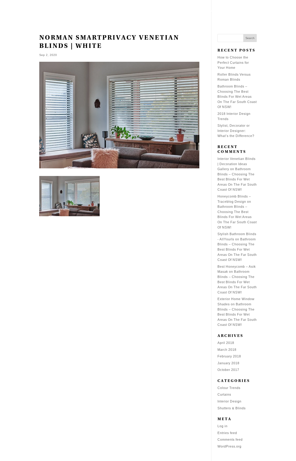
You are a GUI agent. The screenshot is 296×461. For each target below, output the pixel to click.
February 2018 (229, 356)
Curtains (224, 394)
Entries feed (227, 433)
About (266, 11)
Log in (222, 426)
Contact (282, 11)
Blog (252, 11)
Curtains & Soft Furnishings (215, 11)
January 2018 (228, 363)
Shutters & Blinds (231, 408)
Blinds (176, 11)
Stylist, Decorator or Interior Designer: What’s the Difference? (235, 131)
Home (138, 11)
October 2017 (228, 369)
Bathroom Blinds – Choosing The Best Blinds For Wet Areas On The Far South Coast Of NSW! (237, 97)
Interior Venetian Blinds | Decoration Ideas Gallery (236, 164)
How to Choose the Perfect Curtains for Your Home (233, 62)
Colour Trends (228, 388)
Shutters (155, 11)
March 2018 (226, 349)
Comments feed (230, 439)
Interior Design (229, 401)
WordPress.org (229, 446)
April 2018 (225, 343)
